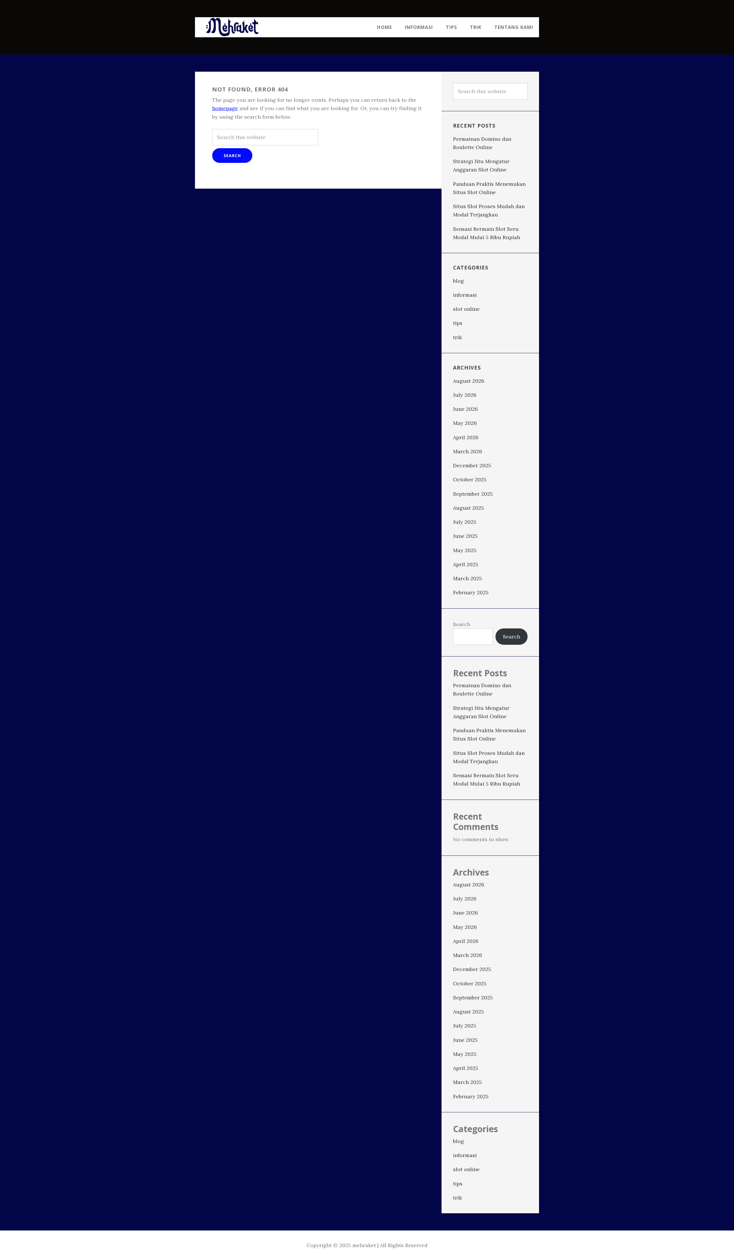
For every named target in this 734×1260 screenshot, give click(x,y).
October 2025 (470, 479)
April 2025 (465, 564)
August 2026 (468, 381)
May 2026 (465, 423)
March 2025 (467, 578)
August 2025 (468, 508)
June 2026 (465, 409)
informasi (465, 295)
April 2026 (466, 437)
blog (458, 281)
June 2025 (465, 536)
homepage (225, 108)
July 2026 (465, 395)
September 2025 (473, 494)
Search (461, 624)
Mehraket (232, 27)
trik (457, 337)
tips (457, 323)
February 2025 (471, 592)
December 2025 (472, 465)
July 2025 (464, 522)
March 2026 (467, 451)
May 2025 (465, 550)
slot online (466, 309)
